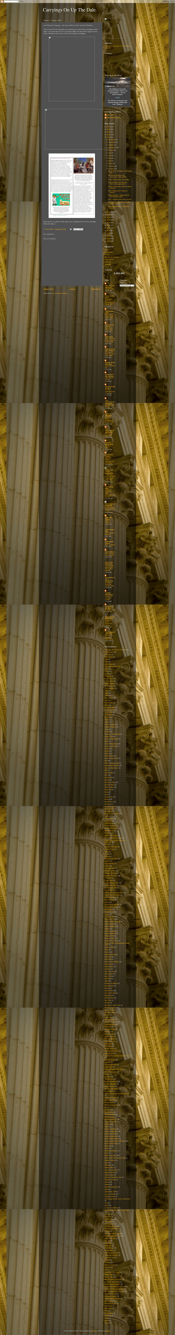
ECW (106, 844)
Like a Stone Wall (110, 993)
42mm (107, 719)
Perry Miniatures (110, 1039)
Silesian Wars (109, 1167)
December (112, 139)
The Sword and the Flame (113, 1233)
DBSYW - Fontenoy (108, 521)
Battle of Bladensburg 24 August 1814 (109, 302)
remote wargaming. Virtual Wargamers (117, 1093)
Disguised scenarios (111, 835)
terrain (107, 1205)
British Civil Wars (110, 806)
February (112, 166)
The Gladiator (109, 1224)
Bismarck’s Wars (110, 782)
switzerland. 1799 (110, 1191)
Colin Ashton (111, 115)
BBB (106, 770)
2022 (109, 137)
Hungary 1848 (109, 947)
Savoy (107, 1148)
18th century (109, 698)
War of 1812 (109, 1277)
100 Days (108, 654)
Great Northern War (111, 907)
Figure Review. (109, 863)
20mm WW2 (109, 712)
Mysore (107, 1015)
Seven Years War (110, 1155)
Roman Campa (109, 1117)
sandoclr (94, 1331)
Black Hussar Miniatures (109, 617)
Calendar (108, 262)
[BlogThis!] (76, 229)
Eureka (107, 854)
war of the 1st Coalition (112, 1282)
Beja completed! (110, 545)
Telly (106, 1203)
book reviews (109, 797)
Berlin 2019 (108, 777)
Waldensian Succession (112, 1272)
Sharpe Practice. (110, 1160)
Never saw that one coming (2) (109, 554)
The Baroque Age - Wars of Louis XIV (117, 1210)
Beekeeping (108, 772)
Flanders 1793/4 (110, 871)
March (111, 163)
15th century (109, 657)
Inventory (108, 969)
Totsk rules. (108, 1245)
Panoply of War (109, 1029)
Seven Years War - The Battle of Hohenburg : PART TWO (110, 477)
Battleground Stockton (112, 765)
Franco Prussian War (111, 883)
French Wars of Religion (112, 895)
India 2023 (108, 957)
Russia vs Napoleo (111, 1129)
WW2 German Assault (109, 378)
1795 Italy (108, 676)
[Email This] (74, 229)
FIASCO (107, 861)
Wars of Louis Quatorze (110, 286)
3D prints (107, 717)
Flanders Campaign (111, 875)
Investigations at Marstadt (110, 533)
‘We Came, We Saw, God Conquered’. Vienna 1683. (117, 176)
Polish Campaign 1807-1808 (114, 1069)
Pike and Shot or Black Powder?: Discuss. (118, 1056)
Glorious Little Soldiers (110, 387)
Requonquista (109, 1102)
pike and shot (109, 1053)
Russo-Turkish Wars (111, 1143)
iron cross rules (110, 971)
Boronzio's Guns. (110, 610)
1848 (106, 691)
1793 (106, 671)
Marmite (107, 1002)
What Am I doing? (108, 446)
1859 (106, 693)
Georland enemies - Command (108, 637)
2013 (109, 233)
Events (107, 856)
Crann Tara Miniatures (109, 563)
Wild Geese (108, 1306)
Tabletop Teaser (110, 1196)
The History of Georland (110, 633)
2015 (109, 228)
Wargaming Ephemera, (108, 434)
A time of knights (110, 724)
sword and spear (110, 1194)
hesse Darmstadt (110, 931)
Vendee (107, 1262)
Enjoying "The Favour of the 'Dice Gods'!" (109, 316)
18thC (107, 700)
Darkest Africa (109, 830)
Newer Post (48, 289)
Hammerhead (109, 912)
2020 (109, 214)
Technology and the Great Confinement (117, 1199)
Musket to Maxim (110, 1012)
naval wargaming (110, 1024)
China (106, 816)
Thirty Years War (110, 1238)
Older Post (95, 289)
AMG (106, 741)
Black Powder (109, 787)
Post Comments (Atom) (59, 293)
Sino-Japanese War (111, 1170)
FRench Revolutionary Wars (114, 892)
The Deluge (108, 1221)
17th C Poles (109, 678)
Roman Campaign (110, 1119)
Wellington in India (110, 1303)
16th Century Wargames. (113, 666)
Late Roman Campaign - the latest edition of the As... (119, 202)
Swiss (106, 1189)
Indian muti (108, 964)
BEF (106, 775)
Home (72, 289)
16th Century (109, 664)
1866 (106, 695)
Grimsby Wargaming (109, 443)
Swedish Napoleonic (111, 1187)
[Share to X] (78, 229)
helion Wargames (110, 926)
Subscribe (108, 264)
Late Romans (109, 990)
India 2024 (108, 959)
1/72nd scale (109, 652)
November (112, 142)
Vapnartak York (109, 1257)
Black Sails (108, 789)
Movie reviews (109, 1010)
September (112, 147)
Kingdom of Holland (111, 983)
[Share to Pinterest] (82, 229)
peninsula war (109, 1036)
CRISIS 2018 (109, 823)
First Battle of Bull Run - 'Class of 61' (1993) (110, 353)
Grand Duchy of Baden (112, 904)
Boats (106, 792)
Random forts (109, 1079)
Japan (107, 981)
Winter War (108, 1308)
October (111, 145)
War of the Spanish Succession (115, 1291)
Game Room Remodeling (109, 329)
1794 (106, 674)
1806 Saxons (109, 686)
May (110, 158)
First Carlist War (110, 868)
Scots (106, 1153)
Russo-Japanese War (111, 1138)
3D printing (108, 715)
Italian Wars (108, 974)
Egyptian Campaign (111, 847)
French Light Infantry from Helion (118, 179)
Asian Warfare (109, 756)
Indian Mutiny (109, 966)
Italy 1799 (108, 976)
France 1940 (109, 880)
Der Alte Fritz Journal (109, 325)
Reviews (107, 1110)
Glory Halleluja (109, 900)
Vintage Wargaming (109, 593)
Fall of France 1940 (111, 859)
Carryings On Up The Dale (69, 9)
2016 (109, 225)
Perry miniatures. (110, 1041)
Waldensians (109, 1274)
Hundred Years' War (111, 941)
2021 (109, 212)
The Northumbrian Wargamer (110, 402)
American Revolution (111, 739)
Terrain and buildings (111, 1208)
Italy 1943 (108, 978)
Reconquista (109, 1091)
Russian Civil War (110, 1134)
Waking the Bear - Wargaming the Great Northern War (119, 195)
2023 (109, 134)
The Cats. (108, 1216)
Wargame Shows (110, 1294)
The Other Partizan (111, 1226)
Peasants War (109, 1034)
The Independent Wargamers (109, 430)
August (111, 150)
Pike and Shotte (110, 1060)
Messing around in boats (113, 1005)
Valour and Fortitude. (111, 1255)
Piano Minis (108, 1046)
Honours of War (110, 938)
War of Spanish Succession (113, 1279)
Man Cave (108, 1000)
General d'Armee (110, 897)
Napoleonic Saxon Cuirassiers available (108, 622)
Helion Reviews (110, 916)
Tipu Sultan (108, 1243)
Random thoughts (110, 1081)
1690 (106, 662)
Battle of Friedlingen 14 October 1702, (109, 420)
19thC (107, 705)
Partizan (107, 1031)
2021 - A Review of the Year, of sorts (119, 199)
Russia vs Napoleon (111, 1131)
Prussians (108, 1076)
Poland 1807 (109, 1067)
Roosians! (108, 1124)
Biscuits (107, 780)
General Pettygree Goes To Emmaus (109, 461)
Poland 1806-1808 (111, 1064)
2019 (109, 217)
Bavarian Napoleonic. (111, 768)
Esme (106, 851)
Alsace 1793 (109, 736)
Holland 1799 (109, 936)
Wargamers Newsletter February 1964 (109, 584)
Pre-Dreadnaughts (111, 1072)
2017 (109, 222)
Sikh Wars (108, 1165)
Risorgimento (109, 1112)
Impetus (107, 952)
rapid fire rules (109, 1086)
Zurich (107, 1323)
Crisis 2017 (108, 821)
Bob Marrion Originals (112, 257)
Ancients (107, 748)
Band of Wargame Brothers (108, 415)
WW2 (106, 1320)
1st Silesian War (110, 710)
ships (106, 1163)
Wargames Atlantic (111, 1296)
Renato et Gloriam (110, 1097)
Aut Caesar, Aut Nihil (109, 607)
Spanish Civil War (110, 1179)
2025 (109, 129)
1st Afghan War (109, 707)
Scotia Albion (109, 552)
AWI (106, 760)
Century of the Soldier (112, 813)
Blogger (108, 1331)
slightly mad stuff (110, 1172)
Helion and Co (109, 919)
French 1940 (109, 890)
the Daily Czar (109, 1219)
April (110, 161)
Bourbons (108, 804)
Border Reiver (109, 801)
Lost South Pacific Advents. (109, 456)
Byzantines (108, 811)
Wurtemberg (109, 1313)
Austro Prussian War (111, 758)
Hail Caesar (108, 909)
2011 (108, 238)
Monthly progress (110, 1007)
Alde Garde (109, 337)
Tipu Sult (107, 1241)
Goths (107, 902)
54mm (107, 722)
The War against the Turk (113, 1236)
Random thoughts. (111, 1084)
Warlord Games (110, 1301)
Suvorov (107, 1182)
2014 (109, 230)
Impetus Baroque (110, 954)
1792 (106, 669)
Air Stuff (107, 731)
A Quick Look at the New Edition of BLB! (110, 508)
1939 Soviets (109, 703)
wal (106, 1270)
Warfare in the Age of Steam (110, 349)
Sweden (107, 1184)
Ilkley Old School (108, 518)
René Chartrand (110, 1100)
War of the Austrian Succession (115, 1286)
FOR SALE (108, 878)
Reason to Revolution (111, 1089)
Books (107, 799)
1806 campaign (110, 683)
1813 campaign (110, 688)
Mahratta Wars (109, 998)
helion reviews (109, 924)
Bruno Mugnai (109, 809)
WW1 (106, 1318)
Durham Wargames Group (113, 838)
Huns (106, 949)
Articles (107, 751)
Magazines (108, 995)
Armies (107, 254)
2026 (109, 126)
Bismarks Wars (109, 785)
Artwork (107, 753)
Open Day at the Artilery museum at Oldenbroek (110, 340)
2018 (109, 220)
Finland (107, 866)
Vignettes (108, 1267)
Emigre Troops (109, 849)
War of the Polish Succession (114, 1289)
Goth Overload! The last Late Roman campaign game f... (117, 183)
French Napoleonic (111, 888)
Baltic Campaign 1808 (112, 763)
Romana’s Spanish (111, 1121)
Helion (107, 914)
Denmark (108, 833)
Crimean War (109, 818)
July (110, 153)
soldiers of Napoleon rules (113, 1177)
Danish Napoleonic (111, 826)
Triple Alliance (109, 1248)
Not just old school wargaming (109, 471)
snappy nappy (109, 1175)
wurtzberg (108, 1315)
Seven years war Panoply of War (115, 1158)
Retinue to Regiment (111, 1105)
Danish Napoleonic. (111, 828)
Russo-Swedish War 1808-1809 (115, 1141)
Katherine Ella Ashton (113, 117)
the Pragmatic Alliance (112, 1229)
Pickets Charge (109, 1048)
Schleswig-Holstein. (111, 1151)
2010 (109, 241)
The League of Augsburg (110, 504)
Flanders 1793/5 (110, 873)
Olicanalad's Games (109, 542)
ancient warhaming (111, 746)
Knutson (107, 988)
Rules (106, 1126)
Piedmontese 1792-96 (112, 1051)
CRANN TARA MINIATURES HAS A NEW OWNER (109, 568)
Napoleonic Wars (110, 1022)
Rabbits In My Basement (110, 363)
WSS (106, 1311)
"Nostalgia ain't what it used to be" (115, 650)
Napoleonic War (110, 1019)
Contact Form (109, 259)
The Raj (107, 1231)
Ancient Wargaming (111, 744)
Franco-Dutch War (110, 885)
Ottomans (108, 1027)
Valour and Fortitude (111, 1253)
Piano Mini (108, 1044)
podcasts (107, 1062)
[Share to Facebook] (80, 229)
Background (108, 252)
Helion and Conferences (112, 921)
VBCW (107, 1260)
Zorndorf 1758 (109, 289)
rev (106, 1107)
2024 (109, 132)
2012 (109, 236)
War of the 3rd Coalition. (112, 1284)
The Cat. (107, 1214)
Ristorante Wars (110, 1114)
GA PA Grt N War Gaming (109, 375)
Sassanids (108, 1146)
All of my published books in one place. (110, 391)
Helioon (107, 929)
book (106, 794)
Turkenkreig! (109, 1250)
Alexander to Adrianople (112, 734)
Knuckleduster (109, 986)
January (111, 168)
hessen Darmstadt (110, 933)
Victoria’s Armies (110, 1265)
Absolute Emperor (110, 727)
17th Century (109, 681)
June (110, 155)
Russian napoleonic (111, 1136)
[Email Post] (70, 229)
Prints (106, 1074)
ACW (106, 729)
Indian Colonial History (112, 961)
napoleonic (108, 1017)
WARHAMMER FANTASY (113, 1298)
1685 (106, 659)
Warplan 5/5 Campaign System (108, 597)
